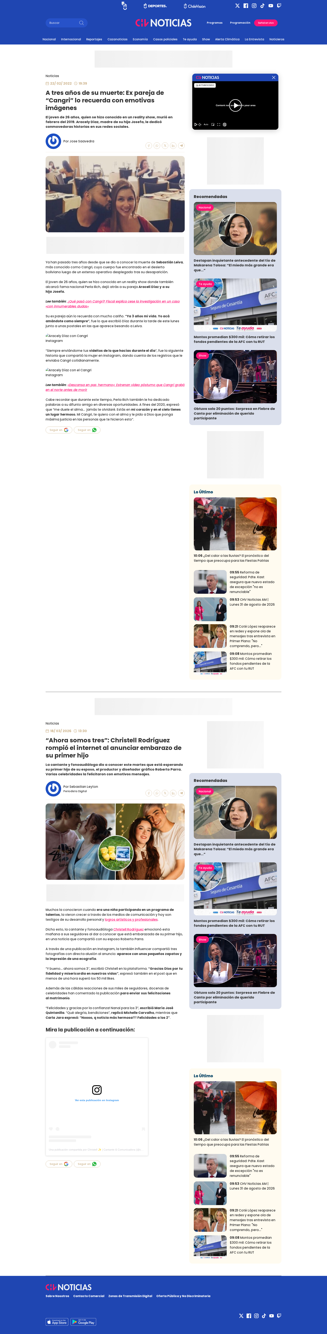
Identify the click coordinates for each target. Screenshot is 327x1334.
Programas (215, 23)
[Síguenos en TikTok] (262, 5)
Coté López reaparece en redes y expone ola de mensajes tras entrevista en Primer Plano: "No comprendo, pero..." (253, 636)
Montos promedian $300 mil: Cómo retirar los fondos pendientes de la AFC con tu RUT (234, 339)
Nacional (49, 39)
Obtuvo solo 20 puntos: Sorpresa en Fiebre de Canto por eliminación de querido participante (234, 413)
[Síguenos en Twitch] (279, 5)
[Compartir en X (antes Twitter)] (165, 145)
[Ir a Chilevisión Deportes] (155, 5)
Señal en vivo (266, 23)
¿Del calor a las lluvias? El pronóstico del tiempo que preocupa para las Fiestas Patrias (231, 558)
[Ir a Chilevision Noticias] (163, 1287)
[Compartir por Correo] (181, 145)
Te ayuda (190, 39)
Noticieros (276, 39)
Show (206, 39)
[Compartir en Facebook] (149, 145)
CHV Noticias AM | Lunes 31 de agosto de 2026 (252, 602)
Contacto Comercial (88, 1296)
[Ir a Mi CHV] (124, 6)
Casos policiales (165, 39)
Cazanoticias (117, 39)
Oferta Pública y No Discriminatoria (183, 1296)
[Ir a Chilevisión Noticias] (163, 23)
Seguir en (56, 430)
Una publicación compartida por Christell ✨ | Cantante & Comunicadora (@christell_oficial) (103, 1149)
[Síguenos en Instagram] (254, 5)
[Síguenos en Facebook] (246, 5)
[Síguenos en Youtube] (271, 5)
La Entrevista (254, 39)
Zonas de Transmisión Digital (130, 1296)
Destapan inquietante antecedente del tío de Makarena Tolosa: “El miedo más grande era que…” (235, 265)
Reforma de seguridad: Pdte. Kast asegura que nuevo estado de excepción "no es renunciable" (252, 582)
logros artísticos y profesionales (131, 919)
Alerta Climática (227, 39)
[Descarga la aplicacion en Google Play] (57, 1322)
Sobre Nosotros (57, 1296)
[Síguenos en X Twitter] (237, 5)
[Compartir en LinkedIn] (173, 145)
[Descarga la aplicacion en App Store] (83, 1322)
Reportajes (94, 39)
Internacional (71, 39)
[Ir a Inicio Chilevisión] (194, 5)
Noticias (52, 76)
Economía (140, 39)
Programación (240, 23)
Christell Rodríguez (128, 929)
